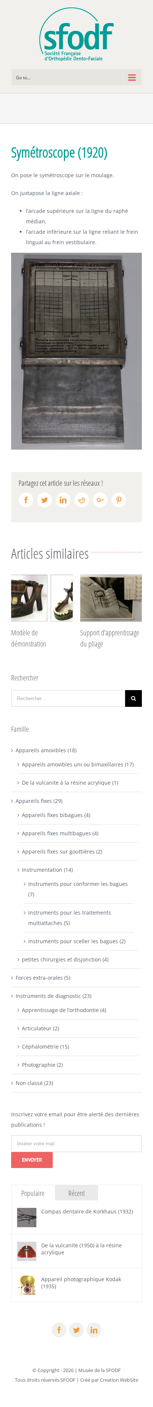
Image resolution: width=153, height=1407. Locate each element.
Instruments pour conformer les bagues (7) (78, 889)
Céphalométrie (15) (45, 1046)
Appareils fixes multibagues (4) (60, 833)
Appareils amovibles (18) (46, 750)
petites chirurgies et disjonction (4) (65, 959)
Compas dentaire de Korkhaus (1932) (87, 1211)
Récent (76, 1193)
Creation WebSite (119, 1379)
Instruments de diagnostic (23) (53, 995)
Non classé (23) (34, 1083)
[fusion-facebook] (59, 1330)
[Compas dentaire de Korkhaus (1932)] (26, 1212)
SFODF (68, 1379)
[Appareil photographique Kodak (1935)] (26, 1280)
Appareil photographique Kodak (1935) (81, 1283)
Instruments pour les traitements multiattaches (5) (69, 917)
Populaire (33, 1193)
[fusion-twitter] (76, 1330)
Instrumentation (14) (47, 869)
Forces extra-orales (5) (43, 977)
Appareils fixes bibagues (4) (56, 815)
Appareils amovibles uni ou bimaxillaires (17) (78, 764)
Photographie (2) (42, 1064)
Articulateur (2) (40, 1028)
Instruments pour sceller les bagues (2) (77, 941)
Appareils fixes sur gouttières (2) (62, 851)
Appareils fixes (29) (39, 800)
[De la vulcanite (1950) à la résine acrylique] (26, 1246)
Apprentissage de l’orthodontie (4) (64, 1010)
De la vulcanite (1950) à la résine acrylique (81, 1249)
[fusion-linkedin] (94, 1330)
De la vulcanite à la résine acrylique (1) (70, 782)
